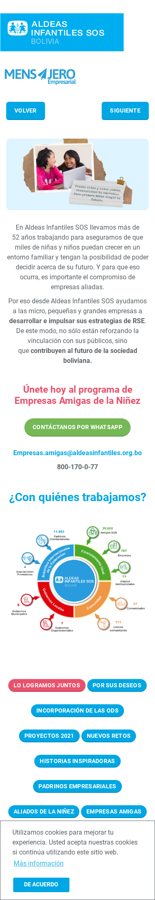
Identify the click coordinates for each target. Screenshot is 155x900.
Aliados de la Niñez (44, 811)
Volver (25, 110)
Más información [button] (39, 863)
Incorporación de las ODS (77, 710)
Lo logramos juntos (47, 685)
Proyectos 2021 (49, 735)
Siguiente (125, 110)
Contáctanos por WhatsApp (77, 427)
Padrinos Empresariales (77, 786)
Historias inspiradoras (77, 761)
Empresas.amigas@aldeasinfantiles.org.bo (77, 453)
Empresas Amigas (113, 811)
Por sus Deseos (117, 685)
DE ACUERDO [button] (41, 884)
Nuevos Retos (109, 735)
